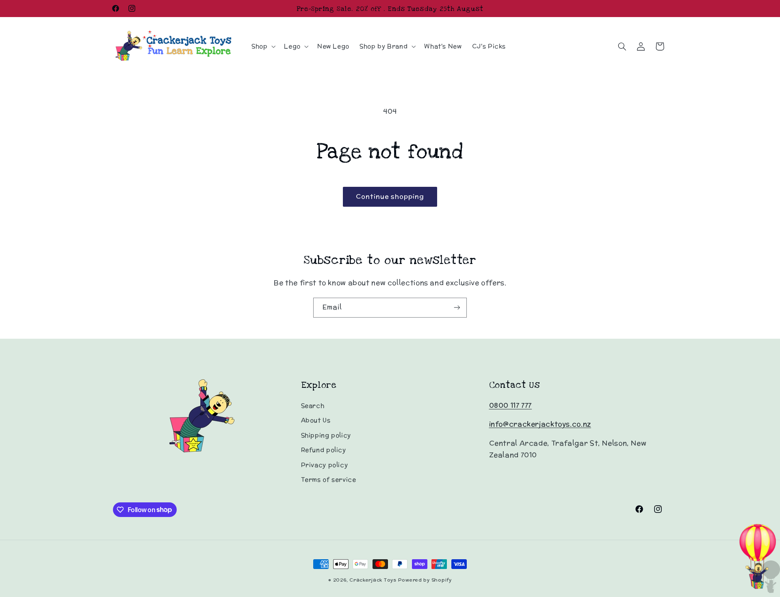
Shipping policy (326, 435)
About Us (316, 420)
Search (313, 405)
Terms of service (328, 479)
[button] (262, 46)
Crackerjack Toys (372, 580)
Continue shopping (390, 196)
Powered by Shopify (425, 580)
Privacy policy (324, 465)
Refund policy (323, 450)
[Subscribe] (457, 308)
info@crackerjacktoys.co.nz (540, 424)
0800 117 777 (510, 405)
